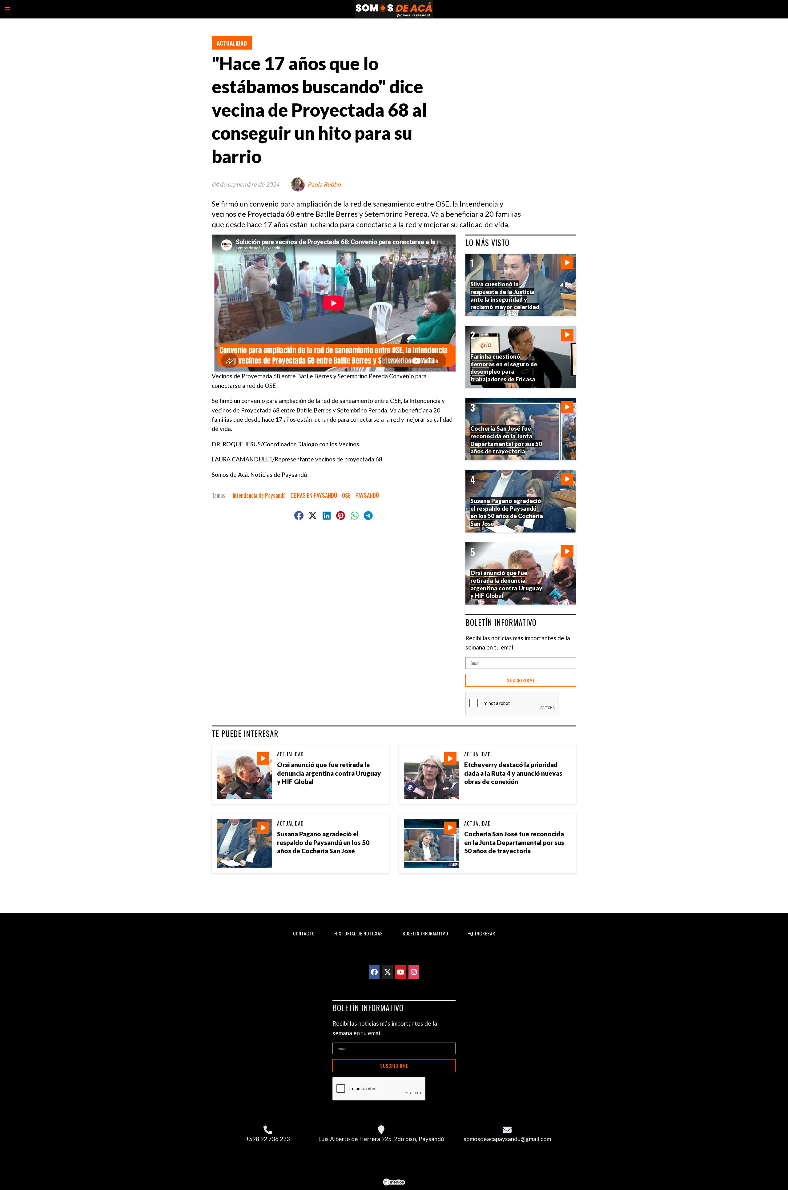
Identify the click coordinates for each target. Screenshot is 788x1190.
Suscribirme (521, 680)
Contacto (304, 933)
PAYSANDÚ (367, 495)
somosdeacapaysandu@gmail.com (507, 1138)
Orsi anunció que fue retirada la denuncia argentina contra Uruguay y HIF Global (329, 773)
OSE (346, 495)
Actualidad (232, 42)
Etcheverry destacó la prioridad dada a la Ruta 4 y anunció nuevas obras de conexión (513, 773)
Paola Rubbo (324, 184)
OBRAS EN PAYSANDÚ (314, 495)
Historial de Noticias (358, 933)
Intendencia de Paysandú (259, 495)
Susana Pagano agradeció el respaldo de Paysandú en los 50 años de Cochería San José (323, 842)
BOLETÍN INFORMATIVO (501, 622)
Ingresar (484, 933)
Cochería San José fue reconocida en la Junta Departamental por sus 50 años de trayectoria (514, 842)
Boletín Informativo (425, 933)
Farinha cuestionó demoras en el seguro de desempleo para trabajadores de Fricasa (503, 368)
